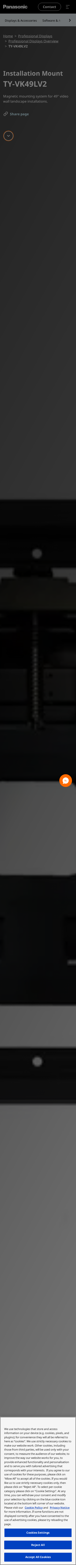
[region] (38, 1491)
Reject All (38, 1545)
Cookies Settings (37, 1532)
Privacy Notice (60, 1507)
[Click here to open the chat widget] (65, 780)
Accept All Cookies (38, 1557)
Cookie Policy (34, 1507)
